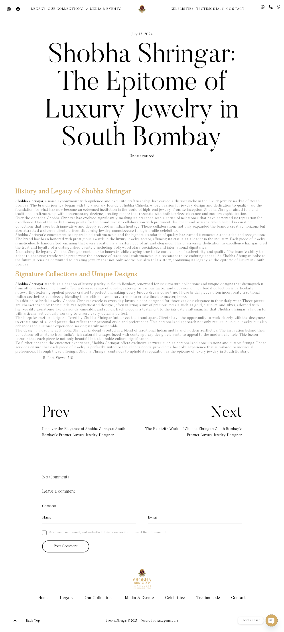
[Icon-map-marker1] (278, 7)
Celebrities (182, 9)
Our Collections (65, 9)
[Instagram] (9, 9)
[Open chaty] (272, 620)
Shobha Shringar (29, 201)
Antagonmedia (167, 620)
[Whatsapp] (263, 7)
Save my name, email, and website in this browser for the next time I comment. (108, 532)
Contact (235, 9)
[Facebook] (18, 9)
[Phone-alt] (271, 7)
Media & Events (105, 9)
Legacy (38, 9)
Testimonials (210, 9)
